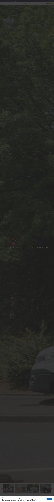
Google (32, 500)
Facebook (34, 500)
